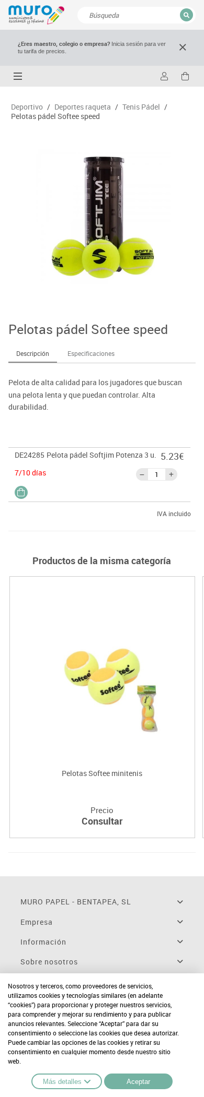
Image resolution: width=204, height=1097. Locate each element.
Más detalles (62, 1082)
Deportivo (27, 107)
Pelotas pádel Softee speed (55, 116)
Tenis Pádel (141, 107)
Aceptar (138, 1082)
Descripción (32, 353)
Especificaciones (91, 353)
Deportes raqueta (82, 107)
